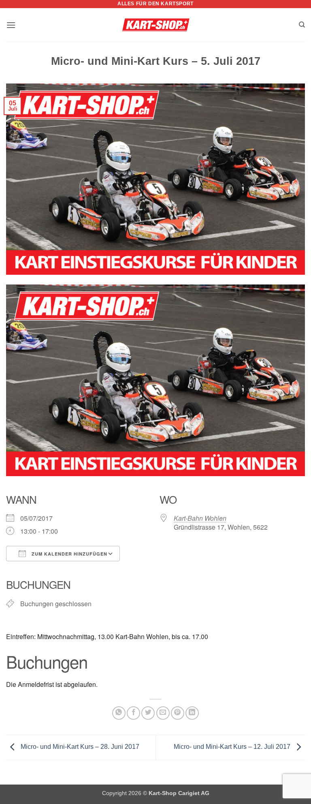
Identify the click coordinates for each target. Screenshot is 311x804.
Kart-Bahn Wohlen (200, 518)
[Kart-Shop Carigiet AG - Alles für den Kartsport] (155, 25)
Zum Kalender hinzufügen (68, 554)
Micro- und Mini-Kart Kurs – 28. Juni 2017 (79, 746)
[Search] (302, 24)
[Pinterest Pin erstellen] (177, 713)
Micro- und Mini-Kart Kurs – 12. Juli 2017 (233, 746)
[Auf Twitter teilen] (148, 713)
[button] (11, 25)
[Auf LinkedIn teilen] (192, 713)
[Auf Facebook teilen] (133, 713)
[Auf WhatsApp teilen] (119, 713)
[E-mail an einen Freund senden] (163, 713)
